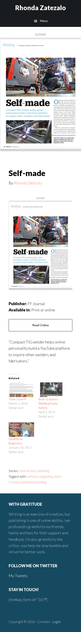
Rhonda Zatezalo (40, 7)
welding (40, 482)
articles (32, 476)
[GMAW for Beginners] (21, 429)
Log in (56, 622)
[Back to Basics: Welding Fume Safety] (51, 389)
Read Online (40, 325)
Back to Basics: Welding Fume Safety (48, 403)
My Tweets (18, 575)
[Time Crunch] (21, 389)
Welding (43, 471)
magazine (46, 476)
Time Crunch (17, 399)
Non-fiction (27, 471)
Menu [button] (44, 21)
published (27, 482)
